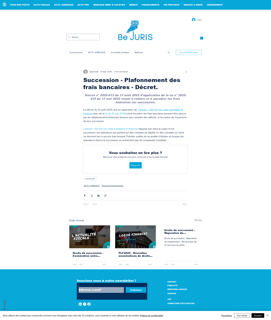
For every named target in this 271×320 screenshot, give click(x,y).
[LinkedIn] (80, 304)
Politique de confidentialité (151, 315)
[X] (84, 304)
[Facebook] (89, 304)
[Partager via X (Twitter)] (91, 195)
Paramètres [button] (226, 315)
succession (90, 179)
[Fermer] (267, 315)
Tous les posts (76, 52)
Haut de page (4, 308)
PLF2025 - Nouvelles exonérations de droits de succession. (134, 254)
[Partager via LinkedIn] (98, 195)
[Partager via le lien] (105, 195)
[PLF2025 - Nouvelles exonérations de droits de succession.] (135, 236)
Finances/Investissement (112, 186)
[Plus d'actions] (186, 71)
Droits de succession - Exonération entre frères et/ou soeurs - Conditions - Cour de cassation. (88, 254)
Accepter (258, 315)
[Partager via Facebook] (84, 195)
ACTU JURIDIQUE (96, 52)
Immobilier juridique (120, 52)
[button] (201, 37)
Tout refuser (242, 315)
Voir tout (198, 220)
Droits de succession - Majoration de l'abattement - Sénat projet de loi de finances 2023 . (181, 231)
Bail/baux (139, 52)
